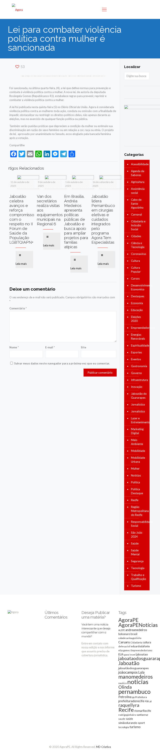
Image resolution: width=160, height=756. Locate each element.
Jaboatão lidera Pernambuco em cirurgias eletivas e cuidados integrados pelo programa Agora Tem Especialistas (103, 219)
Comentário (18, 308)
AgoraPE (128, 620)
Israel (133, 654)
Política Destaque (137, 491)
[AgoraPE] (17, 9)
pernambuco (134, 691)
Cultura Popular (136, 269)
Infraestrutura (139, 380)
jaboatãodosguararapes (133, 668)
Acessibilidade (139, 164)
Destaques (137, 296)
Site (83, 347)
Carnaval (136, 214)
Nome (14, 347)
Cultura (135, 260)
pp (133, 697)
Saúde (135, 543)
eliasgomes (124, 650)
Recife (134, 500)
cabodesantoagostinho (129, 638)
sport (141, 722)
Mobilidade (138, 450)
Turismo (136, 585)
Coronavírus (138, 254)
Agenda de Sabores (137, 173)
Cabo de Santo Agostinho (137, 203)
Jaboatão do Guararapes (139, 395)
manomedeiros (135, 676)
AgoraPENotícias (138, 625)
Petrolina (124, 697)
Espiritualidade (139, 345)
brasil (134, 634)
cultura (147, 642)
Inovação (136, 386)
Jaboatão (128, 663)
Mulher (135, 468)
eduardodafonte (140, 646)
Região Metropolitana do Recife (139, 511)
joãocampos (128, 672)
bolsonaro (124, 634)
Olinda (125, 687)
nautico (122, 683)
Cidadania (136, 642)
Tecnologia (137, 568)
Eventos (136, 359)
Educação (137, 310)
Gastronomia (139, 366)
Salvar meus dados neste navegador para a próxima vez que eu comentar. (62, 363)
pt (151, 701)
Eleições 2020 (136, 319)
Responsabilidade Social (139, 523)
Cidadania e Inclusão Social (138, 225)
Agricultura (137, 182)
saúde (129, 718)
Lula (141, 672)
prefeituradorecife (131, 701)
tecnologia (123, 727)
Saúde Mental (135, 552)
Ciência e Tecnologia (137, 245)
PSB (147, 701)
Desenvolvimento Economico (139, 287)
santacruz (142, 714)
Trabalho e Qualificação (138, 577)
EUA (121, 654)
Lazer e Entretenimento (139, 420)
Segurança (137, 561)
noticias (137, 681)
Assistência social (138, 190)
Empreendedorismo (139, 327)
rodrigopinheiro (127, 714)
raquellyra (128, 705)
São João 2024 (136, 534)
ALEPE (121, 630)
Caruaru (124, 642)
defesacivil (124, 646)
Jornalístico (138, 404)
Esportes (136, 352)
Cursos (135, 278)
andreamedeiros (136, 630)
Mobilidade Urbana (138, 459)
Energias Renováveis (138, 336)
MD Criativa (103, 746)
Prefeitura (141, 697)
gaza (126, 654)
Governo (136, 373)
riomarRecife (142, 710)
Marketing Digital (137, 431)
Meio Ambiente (137, 442)
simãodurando (127, 722)
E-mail (50, 347)
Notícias (136, 475)
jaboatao (142, 654)
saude (121, 718)
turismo (135, 727)
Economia (137, 303)
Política (135, 482)
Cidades (136, 236)
